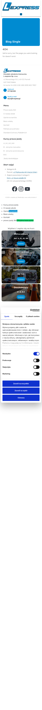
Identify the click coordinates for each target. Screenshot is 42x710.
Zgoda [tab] (6, 316)
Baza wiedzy (8, 214)
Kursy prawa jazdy (10, 205)
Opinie (10, 211)
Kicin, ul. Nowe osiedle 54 (16, 178)
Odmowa (21, 398)
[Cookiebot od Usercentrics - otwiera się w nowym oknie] (30, 310)
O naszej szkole (9, 208)
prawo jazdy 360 (18, 220)
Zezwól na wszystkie (21, 383)
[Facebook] (14, 189)
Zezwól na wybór (21, 391)
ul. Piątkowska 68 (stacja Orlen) (25, 172)
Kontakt (6, 217)
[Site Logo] (21, 6)
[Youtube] (27, 189)
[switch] (36, 360)
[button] (1, 202)
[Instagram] (21, 189)
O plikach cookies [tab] (33, 316)
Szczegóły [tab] (18, 316)
